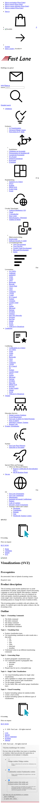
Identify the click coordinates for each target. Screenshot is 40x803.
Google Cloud (13, 302)
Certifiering (8, 328)
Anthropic (12, 273)
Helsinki (16, 512)
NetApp (11, 310)
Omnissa (12, 314)
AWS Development (19, 244)
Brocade (11, 284)
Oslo (14, 514)
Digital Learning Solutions (17, 415)
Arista (11, 277)
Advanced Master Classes (17, 130)
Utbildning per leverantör (17, 151)
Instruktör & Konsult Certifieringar (20, 499)
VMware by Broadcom (16, 326)
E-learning (12, 162)
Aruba (11, 279)
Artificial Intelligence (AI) (17, 210)
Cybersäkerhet (13, 214)
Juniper (11, 306)
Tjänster (7, 396)
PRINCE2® (13, 187)
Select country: (10, 49)
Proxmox (12, 317)
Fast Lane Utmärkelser (16, 495)
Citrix (11, 290)
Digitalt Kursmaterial (16, 158)
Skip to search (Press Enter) (14, 4)
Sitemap (7, 740)
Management (13, 497)
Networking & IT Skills (16, 132)
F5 (10, 368)
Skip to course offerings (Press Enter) (17, 6)
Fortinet (11, 299)
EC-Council (13, 297)
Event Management (15, 417)
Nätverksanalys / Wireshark (18, 218)
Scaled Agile (13, 189)
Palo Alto (12, 383)
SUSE (11, 323)
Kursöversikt (13, 239)
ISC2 (10, 304)
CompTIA (12, 291)
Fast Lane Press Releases (17, 445)
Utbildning (8, 109)
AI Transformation (15, 128)
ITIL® (11, 183)
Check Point (13, 286)
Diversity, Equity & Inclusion (18, 505)
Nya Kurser (13, 157)
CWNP (11, 293)
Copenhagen (17, 510)
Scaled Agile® (13, 388)
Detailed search (6, 105)
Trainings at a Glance (16, 182)
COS (6, 733)
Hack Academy (14, 420)
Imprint (7, 735)
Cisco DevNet (17, 246)
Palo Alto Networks (15, 315)
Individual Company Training (18, 422)
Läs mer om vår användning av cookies (15, 794)
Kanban (11, 185)
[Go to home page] (16, 66)
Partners (11, 501)
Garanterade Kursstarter (16, 155)
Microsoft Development (21, 250)
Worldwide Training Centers (22, 516)
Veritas (11, 325)
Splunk (11, 321)
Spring (15, 252)
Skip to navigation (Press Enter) (15, 2)
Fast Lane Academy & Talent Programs (22, 419)
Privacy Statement (11, 737)
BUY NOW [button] (5, 545)
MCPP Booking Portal (20, 472)
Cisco (11, 288)
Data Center (13, 216)
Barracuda (12, 282)
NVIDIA (12, 312)
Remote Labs (13, 424)
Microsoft (12, 308)
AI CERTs (12, 271)
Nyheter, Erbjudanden (12, 426)
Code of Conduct (14, 503)
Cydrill (11, 295)
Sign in (7, 11)
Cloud (11, 212)
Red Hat (11, 319)
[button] (18, 49)
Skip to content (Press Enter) (14, 8)
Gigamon (12, 301)
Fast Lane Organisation (16, 494)
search (3, 87)
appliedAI (12, 275)
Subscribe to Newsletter (16, 447)
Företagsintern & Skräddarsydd (19, 153)
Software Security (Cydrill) (18, 241)
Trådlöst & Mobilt (15, 219)
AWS (11, 280)
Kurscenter (12, 160)
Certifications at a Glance (17, 348)
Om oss (7, 474)
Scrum (11, 191)
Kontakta (8, 738)
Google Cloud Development (22, 248)
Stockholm (16, 508)
